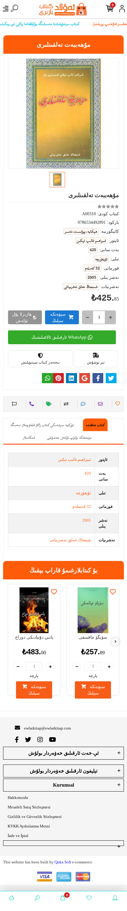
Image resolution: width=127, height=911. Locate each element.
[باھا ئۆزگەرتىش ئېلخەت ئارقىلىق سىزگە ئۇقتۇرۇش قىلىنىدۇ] (48, 404)
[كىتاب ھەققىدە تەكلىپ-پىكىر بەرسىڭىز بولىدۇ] (13, 404)
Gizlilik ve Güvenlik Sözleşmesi (35, 816)
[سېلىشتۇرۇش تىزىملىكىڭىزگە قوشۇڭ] (65, 404)
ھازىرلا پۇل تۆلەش (21, 317)
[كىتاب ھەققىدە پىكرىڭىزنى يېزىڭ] (82, 404)
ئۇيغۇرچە (83, 493)
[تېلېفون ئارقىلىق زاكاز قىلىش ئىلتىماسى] (30, 404)
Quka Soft (63, 862)
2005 (86, 520)
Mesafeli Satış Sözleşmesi (29, 807)
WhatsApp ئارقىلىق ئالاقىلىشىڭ (58, 337)
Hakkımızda (18, 797)
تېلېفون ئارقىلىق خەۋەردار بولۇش (63, 770)
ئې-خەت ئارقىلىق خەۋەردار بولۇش (63, 753)
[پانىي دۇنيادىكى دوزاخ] (34, 610)
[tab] (95, 425)
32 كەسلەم (81, 506)
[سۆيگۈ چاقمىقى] (93, 610)
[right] (115, 642)
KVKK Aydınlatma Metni (29, 826)
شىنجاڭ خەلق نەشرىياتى (70, 540)
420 (87, 473)
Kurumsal (63, 785)
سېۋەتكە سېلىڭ (58, 317)
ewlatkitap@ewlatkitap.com (47, 728)
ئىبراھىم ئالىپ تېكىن (74, 459)
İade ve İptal (18, 835)
